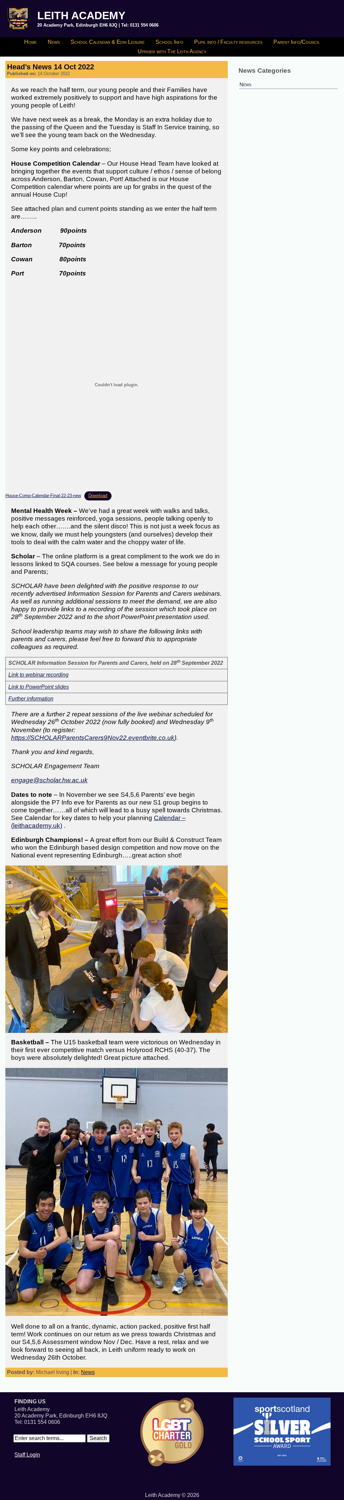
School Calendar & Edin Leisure (107, 42)
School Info (169, 42)
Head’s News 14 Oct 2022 (50, 67)
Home (30, 42)
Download (97, 495)
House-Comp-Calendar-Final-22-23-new (43, 495)
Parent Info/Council (296, 42)
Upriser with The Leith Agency (172, 51)
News (54, 42)
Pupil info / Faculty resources (228, 42)
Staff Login (27, 1455)
